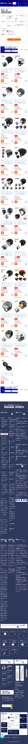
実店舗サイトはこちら (23, 726)
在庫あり (9, 30)
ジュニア (8, 19)
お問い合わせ (24, 718)
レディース (9, 18)
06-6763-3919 (13, 717)
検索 (15, 3)
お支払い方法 (5, 631)
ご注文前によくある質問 (5, 641)
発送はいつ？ (14, 631)
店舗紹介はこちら (4, 730)
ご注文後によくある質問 (14, 641)
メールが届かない (23, 632)
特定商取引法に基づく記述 (5, 737)
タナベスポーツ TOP (4, 8)
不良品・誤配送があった (9, 677)
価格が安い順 (8, 50)
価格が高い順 (14, 50)
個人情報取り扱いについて (16, 737)
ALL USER (10, 15)
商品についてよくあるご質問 (23, 642)
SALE (3, 73)
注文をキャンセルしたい (4, 685)
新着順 (14, 47)
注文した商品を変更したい (4, 673)
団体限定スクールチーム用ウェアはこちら (13, 732)
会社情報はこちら (4, 724)
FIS (15, 73)
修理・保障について (5, 650)
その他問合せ (14, 649)
